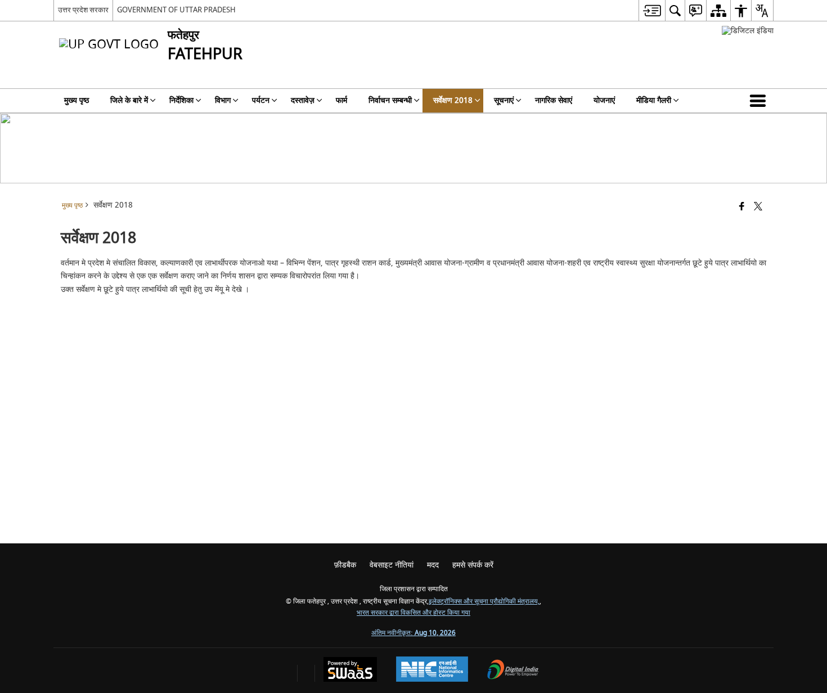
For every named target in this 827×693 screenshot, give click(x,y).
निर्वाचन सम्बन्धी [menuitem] (390, 100)
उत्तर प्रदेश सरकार (83, 9)
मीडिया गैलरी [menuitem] (653, 100)
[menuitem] (652, 10)
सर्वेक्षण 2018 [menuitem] (453, 100)
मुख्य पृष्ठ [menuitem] (76, 100)
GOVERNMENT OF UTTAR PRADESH (176, 9)
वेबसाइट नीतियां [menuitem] (392, 565)
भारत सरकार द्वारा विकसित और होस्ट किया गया (413, 613)
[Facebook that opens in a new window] (742, 207)
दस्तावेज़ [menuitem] (302, 100)
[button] (760, 100)
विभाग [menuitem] (223, 100)
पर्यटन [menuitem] (260, 100)
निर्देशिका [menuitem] (181, 100)
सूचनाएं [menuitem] (504, 100)
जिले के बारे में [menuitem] (129, 100)
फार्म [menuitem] (341, 100)
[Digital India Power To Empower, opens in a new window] (513, 671)
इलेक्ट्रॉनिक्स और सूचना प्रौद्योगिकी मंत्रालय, (484, 601)
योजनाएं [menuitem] (604, 100)
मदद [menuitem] (433, 565)
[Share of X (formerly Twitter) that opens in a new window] (758, 207)
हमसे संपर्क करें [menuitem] (472, 565)
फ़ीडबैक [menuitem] (345, 565)
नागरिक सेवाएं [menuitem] (553, 100)
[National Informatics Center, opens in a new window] (432, 670)
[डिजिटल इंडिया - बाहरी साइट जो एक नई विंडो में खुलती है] (748, 31)
